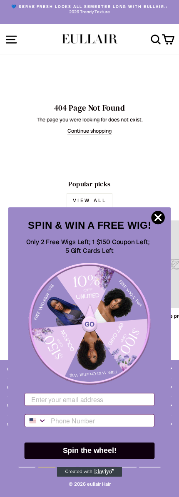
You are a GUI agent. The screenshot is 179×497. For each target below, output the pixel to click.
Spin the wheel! (90, 451)
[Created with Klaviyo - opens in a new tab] (89, 472)
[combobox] (36, 421)
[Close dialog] (158, 217)
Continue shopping (89, 131)
